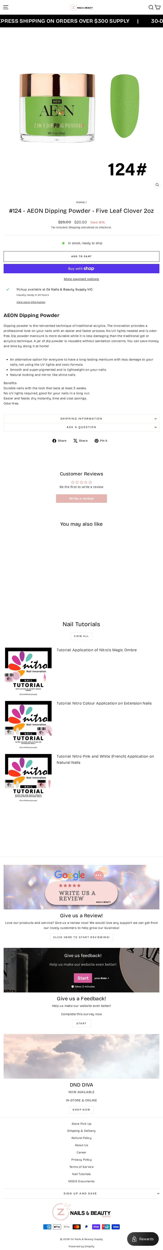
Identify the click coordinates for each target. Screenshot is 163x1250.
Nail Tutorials (81, 1174)
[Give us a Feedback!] (81, 970)
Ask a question (81, 427)
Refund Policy (81, 1138)
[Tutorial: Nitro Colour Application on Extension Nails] (28, 724)
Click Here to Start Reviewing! (81, 937)
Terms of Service (81, 1167)
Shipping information (81, 418)
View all (81, 636)
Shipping (74, 227)
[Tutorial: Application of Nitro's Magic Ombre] (28, 671)
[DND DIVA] (81, 1056)
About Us (81, 1145)
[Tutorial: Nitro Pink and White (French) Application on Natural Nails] (28, 777)
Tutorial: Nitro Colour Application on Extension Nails (104, 703)
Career (81, 1152)
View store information (31, 302)
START (81, 1023)
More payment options (81, 279)
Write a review (81, 498)
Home (80, 202)
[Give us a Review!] (81, 887)
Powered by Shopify (81, 1246)
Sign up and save (80, 1193)
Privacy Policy (81, 1159)
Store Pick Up (81, 1124)
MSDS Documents (81, 1181)
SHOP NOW (81, 1109)
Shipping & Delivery (81, 1131)
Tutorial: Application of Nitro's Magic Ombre (97, 650)
